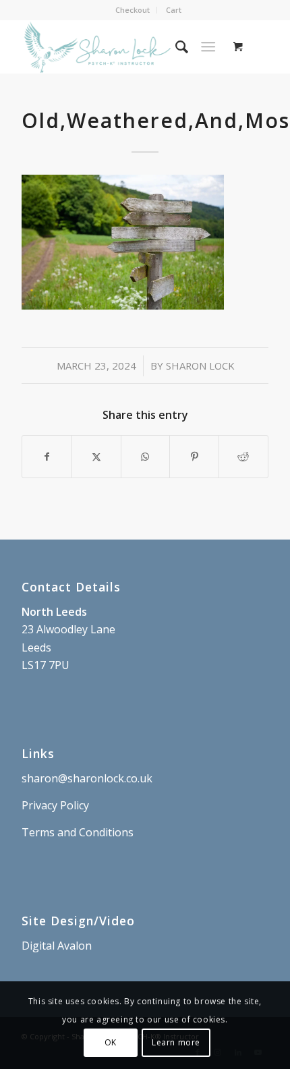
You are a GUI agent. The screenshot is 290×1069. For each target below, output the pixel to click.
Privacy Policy (55, 805)
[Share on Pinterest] (194, 457)
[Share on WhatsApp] (145, 457)
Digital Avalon (57, 945)
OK (111, 1042)
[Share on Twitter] (96, 457)
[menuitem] (133, 10)
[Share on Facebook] (46, 457)
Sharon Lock (200, 365)
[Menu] (208, 46)
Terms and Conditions (78, 832)
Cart (173, 10)
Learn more (176, 1042)
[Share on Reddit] (243, 457)
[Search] (175, 47)
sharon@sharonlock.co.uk (87, 778)
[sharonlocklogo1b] (120, 47)
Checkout (132, 10)
